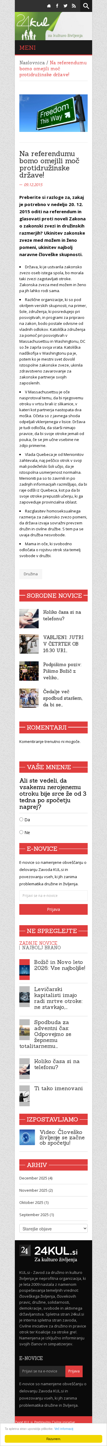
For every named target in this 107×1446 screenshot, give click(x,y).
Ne (26, 832)
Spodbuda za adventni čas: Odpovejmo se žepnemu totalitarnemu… (45, 1034)
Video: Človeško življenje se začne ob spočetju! (62, 1137)
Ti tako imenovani (58, 1088)
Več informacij (63, 1428)
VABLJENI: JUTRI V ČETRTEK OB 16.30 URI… (63, 644)
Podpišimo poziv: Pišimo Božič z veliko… (62, 671)
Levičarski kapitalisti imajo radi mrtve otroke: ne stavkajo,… (58, 998)
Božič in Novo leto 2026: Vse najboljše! (59, 965)
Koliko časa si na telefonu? (57, 1064)
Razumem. (53, 1438)
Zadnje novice (38, 943)
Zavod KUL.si (24, 1422)
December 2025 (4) (35, 1178)
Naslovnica (32, 63)
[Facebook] (57, 6)
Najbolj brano (41, 947)
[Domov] (49, 6)
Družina (31, 573)
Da (26, 819)
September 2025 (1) (36, 1214)
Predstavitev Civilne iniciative (54, 1422)
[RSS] (74, 6)
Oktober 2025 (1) (33, 1202)
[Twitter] (65, 6)
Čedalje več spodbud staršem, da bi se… (62, 698)
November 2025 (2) (36, 1190)
